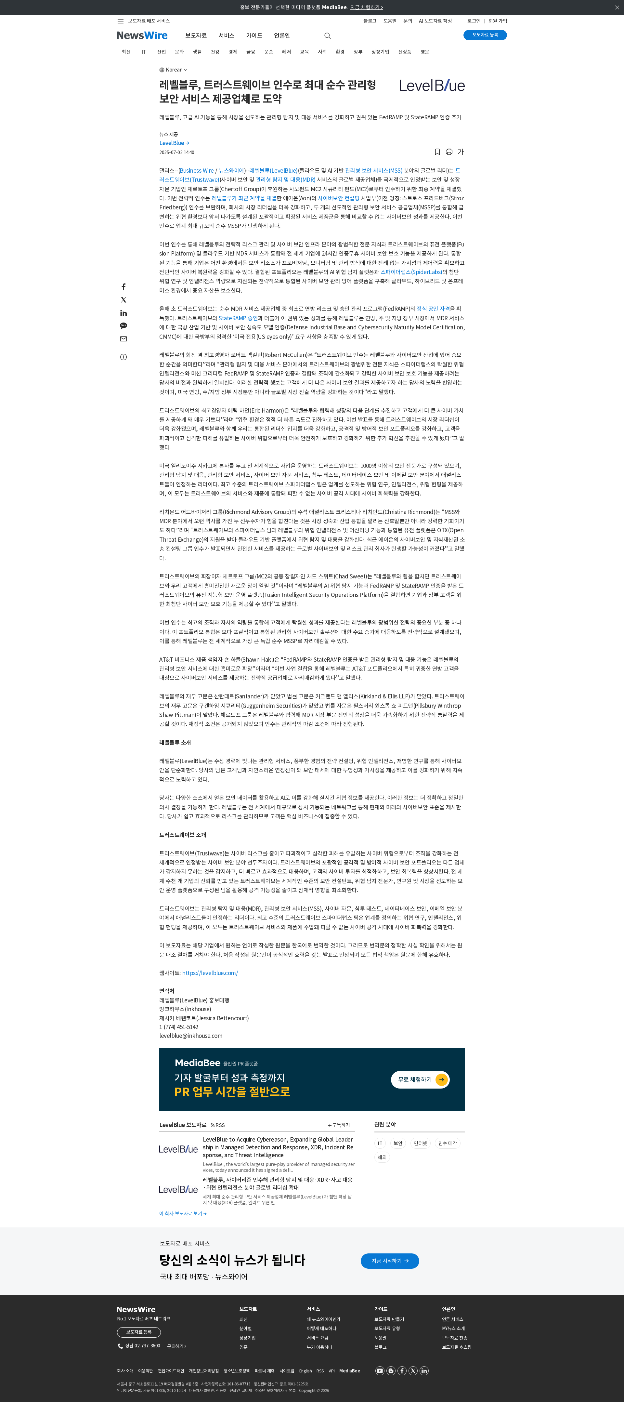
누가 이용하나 (319, 1347)
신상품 (404, 52)
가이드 (254, 35)
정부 (358, 52)
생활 (197, 52)
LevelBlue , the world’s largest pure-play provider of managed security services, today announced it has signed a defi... (279, 1167)
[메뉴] (122, 21)
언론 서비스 (452, 1319)
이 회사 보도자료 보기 (182, 1213)
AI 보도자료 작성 (435, 21)
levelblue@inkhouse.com (190, 1035)
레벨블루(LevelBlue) (273, 170)
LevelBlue (174, 143)
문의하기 (176, 1346)
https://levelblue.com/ (210, 973)
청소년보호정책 (237, 1371)
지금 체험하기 (366, 7)
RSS (220, 1125)
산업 (161, 52)
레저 (286, 52)
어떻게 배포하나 (321, 1328)
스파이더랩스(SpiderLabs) (411, 272)
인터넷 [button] (420, 1143)
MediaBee (349, 1371)
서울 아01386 (154, 1390)
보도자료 (196, 35)
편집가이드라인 (171, 1371)
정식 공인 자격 (433, 308)
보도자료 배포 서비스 (149, 21)
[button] (437, 152)
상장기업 (380, 52)
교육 (304, 52)
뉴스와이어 (231, 170)
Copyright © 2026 (314, 1390)
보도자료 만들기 (389, 1319)
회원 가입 (497, 21)
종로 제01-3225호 (294, 1384)
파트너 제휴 (265, 1371)
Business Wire (197, 170)
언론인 (282, 35)
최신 (126, 52)
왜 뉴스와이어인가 (324, 1319)
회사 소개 (125, 1371)
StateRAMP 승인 (238, 318)
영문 (425, 52)
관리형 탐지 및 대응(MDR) (286, 179)
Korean (174, 70)
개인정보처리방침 (204, 1371)
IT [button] (380, 1143)
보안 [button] (398, 1143)
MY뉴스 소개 (453, 1328)
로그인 (474, 21)
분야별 (246, 1328)
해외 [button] (382, 1157)
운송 (268, 52)
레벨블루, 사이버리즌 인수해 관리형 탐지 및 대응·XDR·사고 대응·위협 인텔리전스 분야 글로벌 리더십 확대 (278, 1183)
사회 (322, 52)
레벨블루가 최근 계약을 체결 (244, 198)
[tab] (271, 1309)
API (332, 1371)
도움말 (390, 21)
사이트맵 (287, 1371)
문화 (179, 52)
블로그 (370, 21)
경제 (232, 52)
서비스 (226, 35)
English (305, 1371)
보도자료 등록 (485, 35)
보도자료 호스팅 (457, 1347)
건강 (215, 52)
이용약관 (145, 1371)
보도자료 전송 (455, 1338)
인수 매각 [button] (447, 1143)
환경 (340, 52)
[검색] (327, 36)
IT (144, 52)
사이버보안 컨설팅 (339, 198)
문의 (407, 21)
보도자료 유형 (387, 1328)
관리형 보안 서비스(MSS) (374, 170)
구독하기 (341, 1125)
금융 (250, 52)
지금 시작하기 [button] (387, 1261)
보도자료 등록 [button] (139, 1332)
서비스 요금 (317, 1338)
